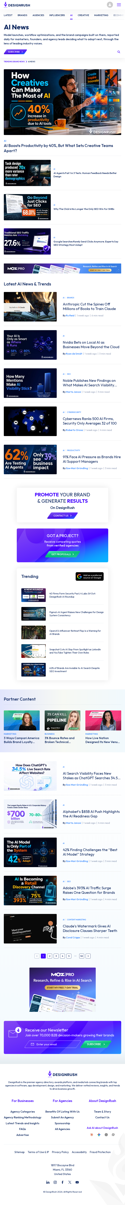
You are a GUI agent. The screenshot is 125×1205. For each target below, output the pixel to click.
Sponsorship (62, 1123)
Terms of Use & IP (38, 1152)
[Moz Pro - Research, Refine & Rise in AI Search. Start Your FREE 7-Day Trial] (62, 268)
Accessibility (79, 1152)
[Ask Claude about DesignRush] (91, 1134)
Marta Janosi (73, 391)
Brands (70, 298)
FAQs (22, 1129)
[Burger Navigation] (119, 4)
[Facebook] (62, 1182)
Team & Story (102, 1111)
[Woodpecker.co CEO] (62, 720)
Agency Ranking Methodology (22, 1117)
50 (81, 956)
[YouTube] (77, 1182)
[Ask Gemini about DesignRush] (99, 1135)
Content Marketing (76, 919)
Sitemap (19, 1152)
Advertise (22, 1135)
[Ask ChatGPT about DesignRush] (106, 1134)
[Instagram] (55, 1182)
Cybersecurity (74, 412)
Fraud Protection (100, 1152)
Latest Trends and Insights (22, 1123)
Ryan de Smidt (74, 353)
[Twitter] (69, 1182)
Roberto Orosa (74, 430)
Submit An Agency (62, 1117)
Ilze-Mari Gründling (77, 468)
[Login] (110, 5)
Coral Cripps (73, 937)
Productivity (73, 450)
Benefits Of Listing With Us (62, 1111)
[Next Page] (88, 956)
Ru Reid (70, 315)
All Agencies (62, 1129)
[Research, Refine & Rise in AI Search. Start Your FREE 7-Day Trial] (62, 990)
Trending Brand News (14, 61)
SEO (69, 374)
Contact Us (102, 1117)
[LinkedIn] (47, 1182)
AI (63, 298)
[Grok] (113, 1134)
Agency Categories (22, 1111)
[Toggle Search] (118, 51)
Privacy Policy (60, 1152)
